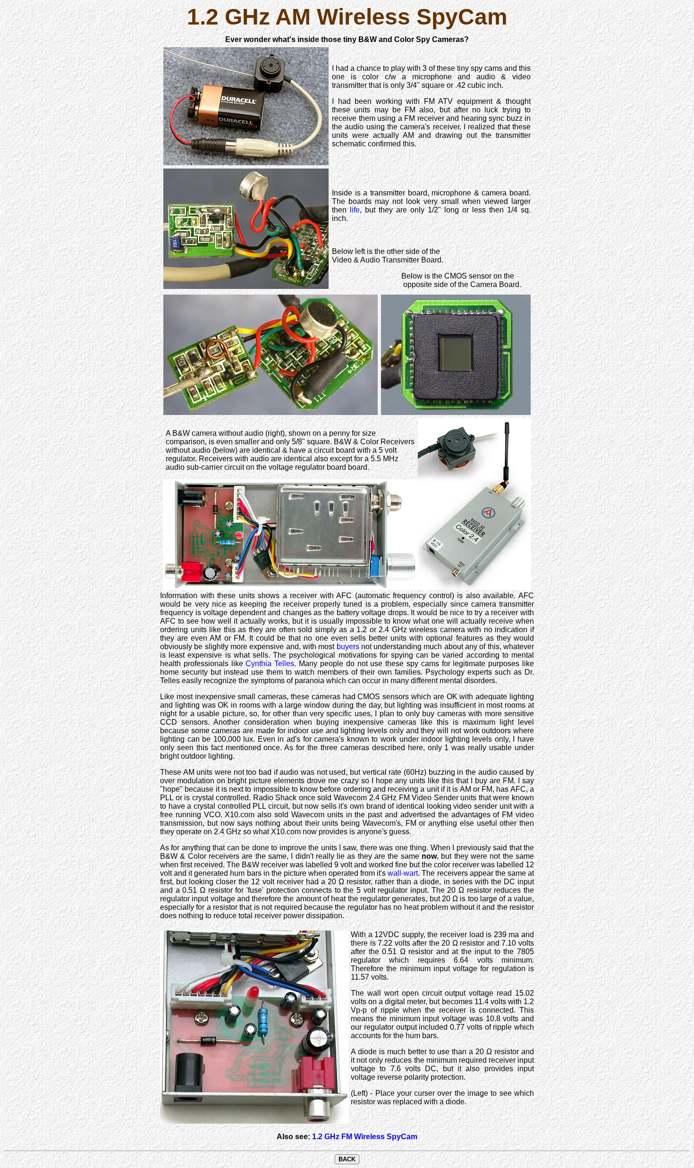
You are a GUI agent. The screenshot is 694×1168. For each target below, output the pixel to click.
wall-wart (403, 873)
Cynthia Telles (269, 664)
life (355, 210)
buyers (348, 647)
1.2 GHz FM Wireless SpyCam (364, 1137)
